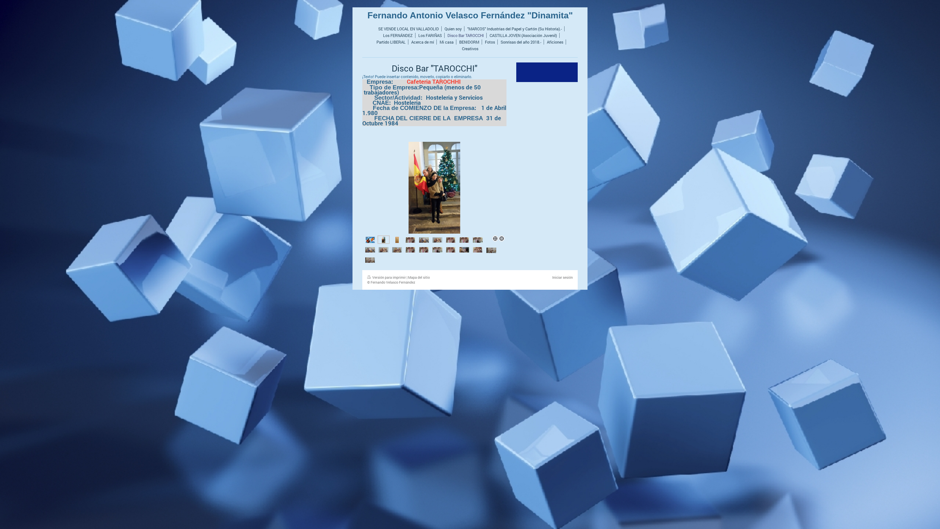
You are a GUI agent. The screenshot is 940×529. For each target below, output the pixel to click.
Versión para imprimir (389, 277)
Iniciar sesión (562, 277)
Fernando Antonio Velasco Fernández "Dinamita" (470, 15)
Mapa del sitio (419, 277)
